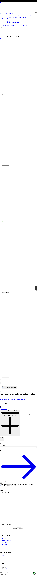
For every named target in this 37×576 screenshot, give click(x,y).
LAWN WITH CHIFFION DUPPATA (13, 22)
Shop (3, 555)
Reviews (1, 490)
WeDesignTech (4, 572)
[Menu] (36, 12)
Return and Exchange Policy (6, 540)
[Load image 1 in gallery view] (9, 386)
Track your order (4, 559)
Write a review (32, 524)
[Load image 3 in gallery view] (9, 388)
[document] (18, 485)
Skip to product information (4, 38)
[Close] (1, 483)
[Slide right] (0, 382)
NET (8, 18)
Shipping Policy (4, 542)
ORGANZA (9, 20)
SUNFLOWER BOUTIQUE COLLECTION (22, 25)
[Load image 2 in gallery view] (9, 387)
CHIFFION (9, 21)
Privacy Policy (4, 538)
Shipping (1, 407)
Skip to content (2, 2)
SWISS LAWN (9, 24)
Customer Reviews (5, 548)
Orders (3, 557)
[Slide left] (0, 379)
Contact (3, 546)
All (0, 37)
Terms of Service (4, 544)
